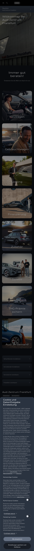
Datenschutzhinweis (7, 473)
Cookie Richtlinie (13, 471)
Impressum (18, 473)
